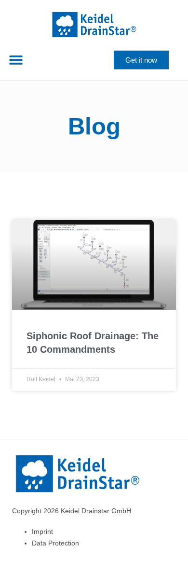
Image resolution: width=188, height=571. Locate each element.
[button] (16, 60)
